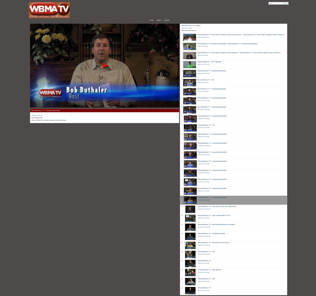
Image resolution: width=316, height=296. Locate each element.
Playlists (167, 20)
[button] (104, 65)
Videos (159, 20)
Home (151, 20)
